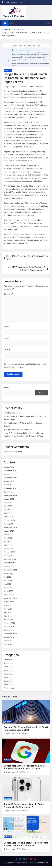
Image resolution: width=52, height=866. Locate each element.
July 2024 (7, 503)
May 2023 (7, 541)
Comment (8, 294)
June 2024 (8, 506)
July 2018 (7, 641)
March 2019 (8, 619)
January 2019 (9, 627)
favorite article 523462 (12, 413)
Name (7, 327)
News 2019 (8, 667)
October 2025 (9, 474)
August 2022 (9, 573)
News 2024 (8, 681)
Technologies (9, 688)
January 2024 (9, 524)
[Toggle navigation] (11, 23)
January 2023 (9, 556)
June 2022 (8, 580)
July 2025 (7, 485)
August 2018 (9, 637)
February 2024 (9, 520)
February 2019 (9, 623)
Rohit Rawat (23, 87)
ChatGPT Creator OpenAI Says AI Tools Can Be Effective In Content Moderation (27, 268)
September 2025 (10, 478)
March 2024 (8, 517)
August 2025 (9, 481)
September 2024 (10, 495)
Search (6, 387)
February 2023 (9, 552)
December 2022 (10, 559)
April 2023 (7, 545)
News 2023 (7, 70)
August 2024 (9, 499)
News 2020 (8, 670)
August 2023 (9, 531)
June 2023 (8, 538)
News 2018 (8, 663)
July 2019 (7, 605)
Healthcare (8, 660)
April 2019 (7, 616)
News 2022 (8, 674)
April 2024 (7, 513)
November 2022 (10, 563)
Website (7, 349)
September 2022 (10, 570)
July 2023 (7, 534)
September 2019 (10, 598)
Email (6, 338)
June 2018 (8, 644)
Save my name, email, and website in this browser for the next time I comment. (25, 365)
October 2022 (9, 566)
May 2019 (7, 612)
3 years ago (10, 87)
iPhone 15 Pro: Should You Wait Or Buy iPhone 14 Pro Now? (27, 257)
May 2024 (7, 510)
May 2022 (7, 584)
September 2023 (10, 527)
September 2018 (10, 634)
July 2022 (7, 577)
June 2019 (8, 609)
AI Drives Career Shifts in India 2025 (18, 429)
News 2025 (8, 684)
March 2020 (8, 591)
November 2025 (10, 471)
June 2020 (8, 588)
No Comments (37, 87)
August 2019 (9, 602)
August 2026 (9, 467)
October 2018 (9, 630)
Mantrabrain (43, 863)
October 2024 (9, 492)
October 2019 (9, 595)
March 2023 (8, 549)
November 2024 (10, 488)
